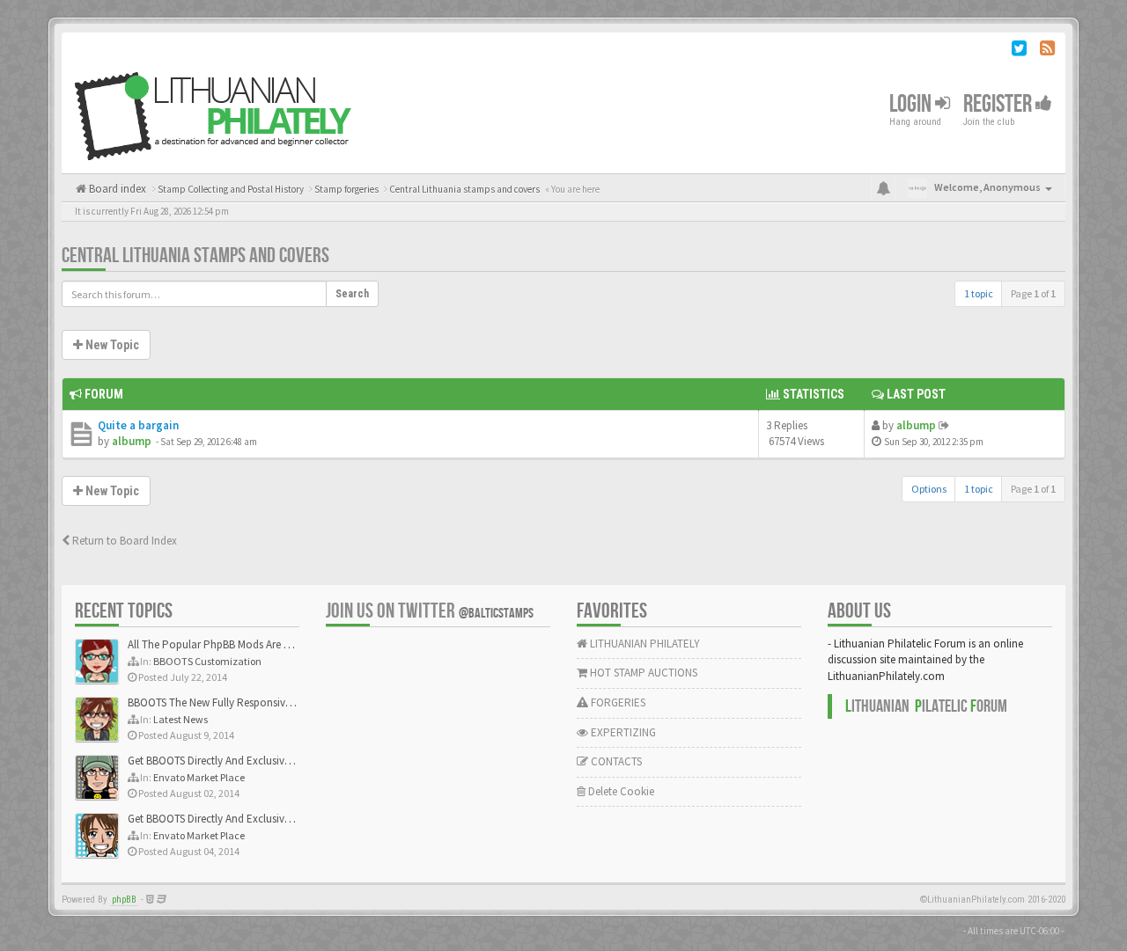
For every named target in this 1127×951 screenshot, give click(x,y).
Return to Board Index (123, 540)
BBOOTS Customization (207, 661)
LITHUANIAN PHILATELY (643, 643)
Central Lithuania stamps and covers (195, 255)
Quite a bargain (138, 425)
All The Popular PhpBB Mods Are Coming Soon (239, 644)
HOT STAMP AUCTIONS (642, 672)
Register (999, 104)
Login (912, 104)
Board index (116, 188)
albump (131, 441)
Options (929, 488)
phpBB (124, 899)
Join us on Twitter (430, 611)
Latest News (180, 719)
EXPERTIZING (622, 732)
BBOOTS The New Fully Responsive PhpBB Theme (244, 702)
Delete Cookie (620, 791)
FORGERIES (616, 702)
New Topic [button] (111, 345)
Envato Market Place (199, 777)
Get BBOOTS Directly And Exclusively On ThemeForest (253, 760)
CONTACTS (615, 761)
